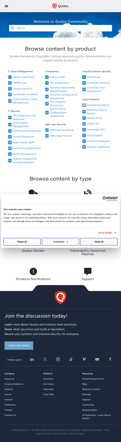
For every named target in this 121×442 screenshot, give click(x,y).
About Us (9, 379)
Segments (48, 389)
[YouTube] (97, 359)
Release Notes (89, 410)
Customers (9, 405)
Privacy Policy (59, 430)
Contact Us (10, 415)
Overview (48, 379)
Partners (8, 389)
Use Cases (48, 384)
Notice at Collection (92, 430)
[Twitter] (45, 359)
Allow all (99, 241)
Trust (106, 430)
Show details (105, 232)
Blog (84, 384)
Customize (58, 241)
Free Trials (48, 394)
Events (8, 394)
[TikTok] (71, 359)
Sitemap (86, 394)
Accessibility (73, 430)
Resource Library (91, 389)
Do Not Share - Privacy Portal (69, 434)
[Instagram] (58, 359)
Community (88, 405)
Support (86, 399)
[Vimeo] (84, 359)
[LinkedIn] (32, 359)
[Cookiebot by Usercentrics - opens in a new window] (105, 198)
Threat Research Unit (93, 379)
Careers (8, 410)
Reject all (22, 241)
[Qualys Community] (60, 6)
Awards (8, 399)
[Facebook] (110, 359)
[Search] (12, 28)
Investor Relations (13, 384)
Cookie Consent (44, 434)
